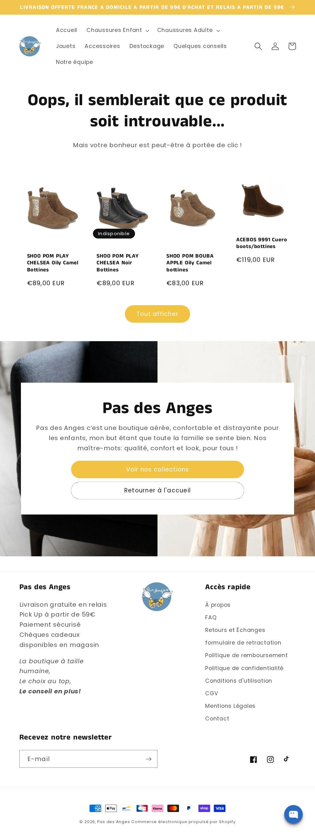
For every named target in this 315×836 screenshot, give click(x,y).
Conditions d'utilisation (238, 680)
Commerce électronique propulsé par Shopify (183, 821)
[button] (117, 30)
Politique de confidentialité (244, 668)
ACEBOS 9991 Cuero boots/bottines (261, 243)
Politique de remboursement (246, 655)
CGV (211, 693)
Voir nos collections (157, 469)
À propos (218, 605)
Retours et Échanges (235, 630)
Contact (217, 718)
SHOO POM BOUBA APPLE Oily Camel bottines (189, 263)
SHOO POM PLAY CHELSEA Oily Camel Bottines (53, 263)
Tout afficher (157, 314)
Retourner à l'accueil (157, 490)
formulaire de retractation (243, 642)
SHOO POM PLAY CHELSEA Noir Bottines (118, 263)
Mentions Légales (230, 706)
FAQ (211, 617)
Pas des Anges (113, 821)
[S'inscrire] (148, 759)
